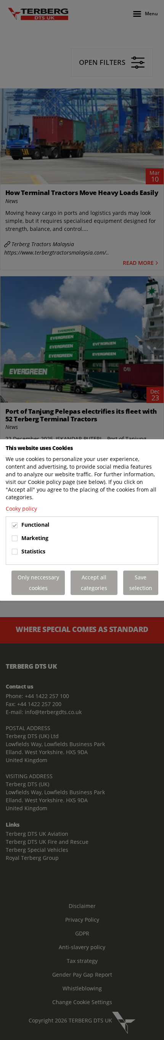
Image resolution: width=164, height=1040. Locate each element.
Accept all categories (94, 583)
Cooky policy (21, 508)
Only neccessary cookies (38, 583)
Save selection (140, 583)
